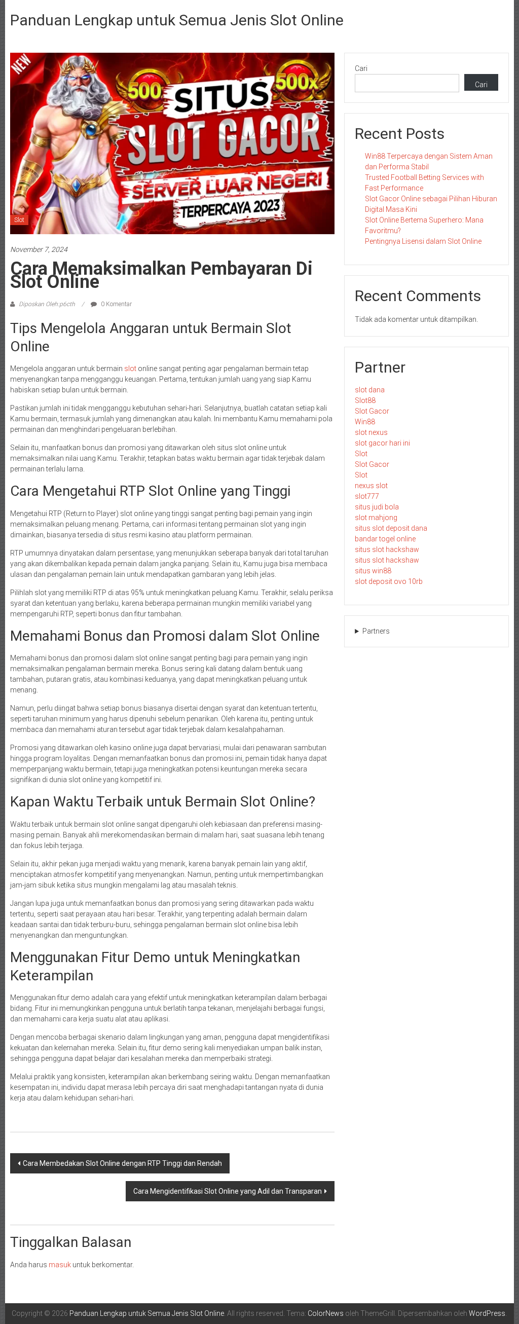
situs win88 (373, 571)
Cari (361, 68)
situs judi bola (377, 507)
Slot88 (365, 400)
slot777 (367, 496)
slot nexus (371, 432)
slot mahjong (376, 517)
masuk (60, 1265)
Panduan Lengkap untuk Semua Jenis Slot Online (177, 20)
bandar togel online (385, 539)
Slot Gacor (372, 411)
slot (130, 368)
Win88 (365, 422)
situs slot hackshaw (387, 549)
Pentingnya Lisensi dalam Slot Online (423, 241)
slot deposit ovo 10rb (389, 581)
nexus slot (371, 486)
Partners (376, 631)
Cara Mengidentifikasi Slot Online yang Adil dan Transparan (227, 1191)
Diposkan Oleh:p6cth (47, 304)
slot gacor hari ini (382, 443)
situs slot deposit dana (391, 528)
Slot (19, 220)
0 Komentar (115, 304)
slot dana (370, 390)
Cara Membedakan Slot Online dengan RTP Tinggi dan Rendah (122, 1163)
